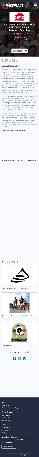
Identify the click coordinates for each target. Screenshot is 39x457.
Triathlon (19, 44)
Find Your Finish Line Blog (10, 408)
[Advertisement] (19, 145)
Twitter (6, 433)
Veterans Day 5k (7, 345)
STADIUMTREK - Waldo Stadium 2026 (15, 288)
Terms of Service (15, 455)
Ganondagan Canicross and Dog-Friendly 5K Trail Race (19, 317)
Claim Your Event (7, 420)
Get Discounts (8, 446)
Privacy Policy (24, 455)
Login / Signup (6, 415)
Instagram (7, 430)
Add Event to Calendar (8, 418)
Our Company (6, 405)
